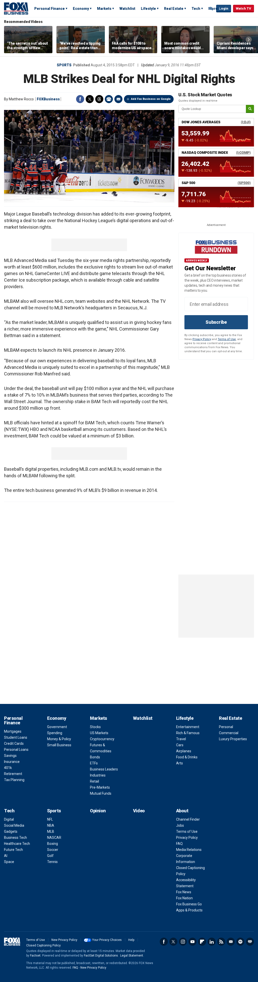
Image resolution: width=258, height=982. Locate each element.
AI (5, 856)
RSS (221, 942)
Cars (179, 745)
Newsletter (231, 942)
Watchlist (127, 9)
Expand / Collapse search (211, 8)
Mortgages (12, 731)
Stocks (95, 727)
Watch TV (243, 8)
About (182, 810)
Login (223, 8)
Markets (104, 9)
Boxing (52, 844)
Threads (99, 99)
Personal (226, 727)
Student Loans (15, 737)
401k (8, 768)
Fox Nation (184, 898)
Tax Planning (14, 780)
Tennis (52, 862)
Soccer (52, 850)
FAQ (179, 844)
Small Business (59, 745)
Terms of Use (227, 339)
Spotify (240, 942)
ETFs (94, 763)
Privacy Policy (201, 339)
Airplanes (183, 751)
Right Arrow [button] (249, 40)
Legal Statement (131, 955)
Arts (179, 763)
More (213, 9)
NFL (50, 819)
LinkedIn (212, 942)
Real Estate (173, 9)
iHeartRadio (250, 942)
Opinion (98, 810)
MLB (50, 831)
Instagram (183, 942)
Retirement (13, 774)
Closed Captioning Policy (43, 945)
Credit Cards (14, 743)
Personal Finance (49, 9)
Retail (94, 781)
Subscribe (216, 322)
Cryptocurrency (102, 739)
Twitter (90, 99)
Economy (81, 9)
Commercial (228, 733)
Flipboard (202, 942)
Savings (10, 756)
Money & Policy (59, 739)
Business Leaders (104, 769)
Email (118, 99)
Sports (64, 65)
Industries (98, 775)
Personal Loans (16, 750)
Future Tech (13, 850)
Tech (195, 9)
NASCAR (54, 838)
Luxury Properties (233, 739)
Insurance (12, 762)
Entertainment (187, 727)
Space (9, 862)
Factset (35, 955)
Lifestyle (148, 9)
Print (109, 99)
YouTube (192, 942)
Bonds (95, 757)
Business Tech (15, 838)
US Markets (99, 733)
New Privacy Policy (64, 940)
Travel (181, 739)
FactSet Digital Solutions (101, 955)
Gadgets (10, 831)
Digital (9, 819)
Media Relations (189, 850)
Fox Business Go (189, 904)
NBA (50, 825)
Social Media (14, 825)
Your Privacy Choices (107, 940)
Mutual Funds (100, 793)
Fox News (183, 892)
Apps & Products (189, 910)
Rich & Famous (188, 733)
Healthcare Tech (17, 844)
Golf (50, 856)
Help (131, 940)
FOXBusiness (48, 99)
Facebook (80, 99)
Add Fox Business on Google (151, 99)
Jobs (180, 825)
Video (139, 810)
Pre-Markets (100, 787)
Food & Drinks (187, 757)
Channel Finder (188, 819)
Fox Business (16, 8)
